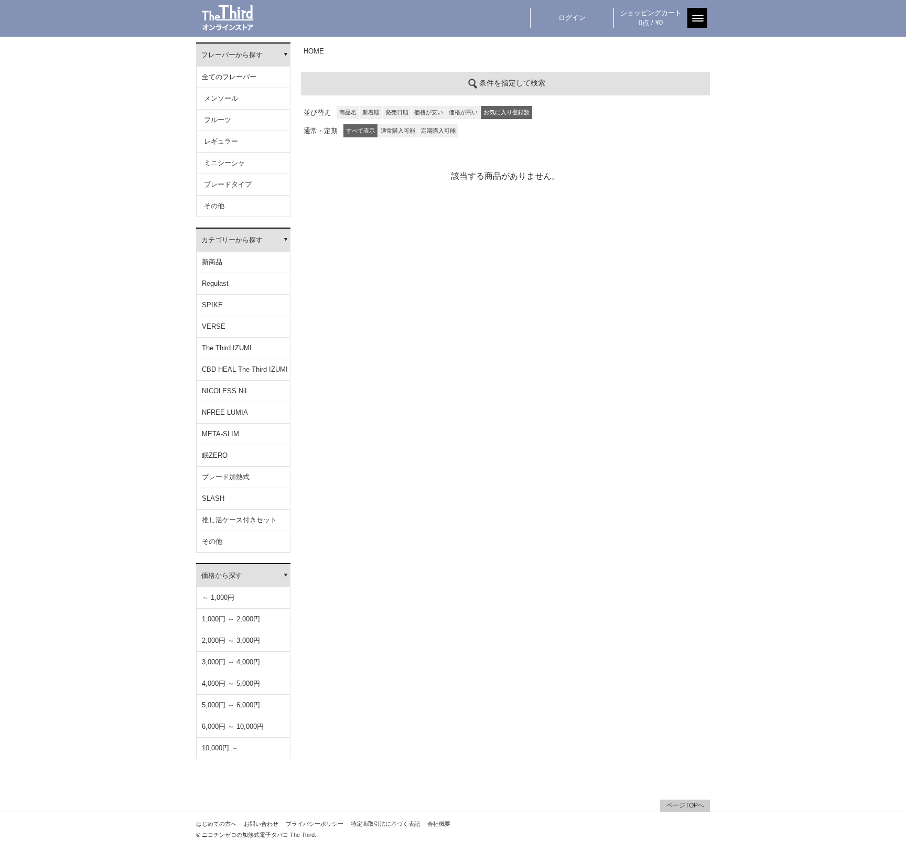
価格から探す (221, 575)
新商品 (212, 262)
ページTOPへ (685, 805)
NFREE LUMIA (225, 412)
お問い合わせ (261, 824)
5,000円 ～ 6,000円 (231, 705)
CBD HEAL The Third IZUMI (245, 369)
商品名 (348, 112)
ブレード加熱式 (226, 477)
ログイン (572, 17)
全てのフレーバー (229, 77)
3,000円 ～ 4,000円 (231, 662)
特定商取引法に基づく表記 (385, 824)
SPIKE (212, 305)
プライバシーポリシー (314, 824)
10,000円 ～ (220, 748)
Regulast (215, 283)
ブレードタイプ (227, 184)
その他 (213, 206)
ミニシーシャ (223, 163)
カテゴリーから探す (232, 240)
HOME (314, 51)
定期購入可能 (438, 130)
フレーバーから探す (232, 55)
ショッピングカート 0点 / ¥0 (651, 18)
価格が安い (428, 112)
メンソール (220, 98)
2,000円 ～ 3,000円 (231, 640)
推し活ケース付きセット (239, 520)
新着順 (371, 112)
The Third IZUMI (227, 348)
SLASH (213, 498)
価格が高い (463, 112)
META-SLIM (220, 434)
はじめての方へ (216, 824)
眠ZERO (215, 455)
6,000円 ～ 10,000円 (233, 726)
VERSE (213, 326)
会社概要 (438, 824)
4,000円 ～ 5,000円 (231, 683)
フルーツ (216, 120)
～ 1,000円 (218, 597)
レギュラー (220, 141)
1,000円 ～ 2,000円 (231, 619)
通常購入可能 (398, 130)
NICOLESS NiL (225, 391)
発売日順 (396, 112)
